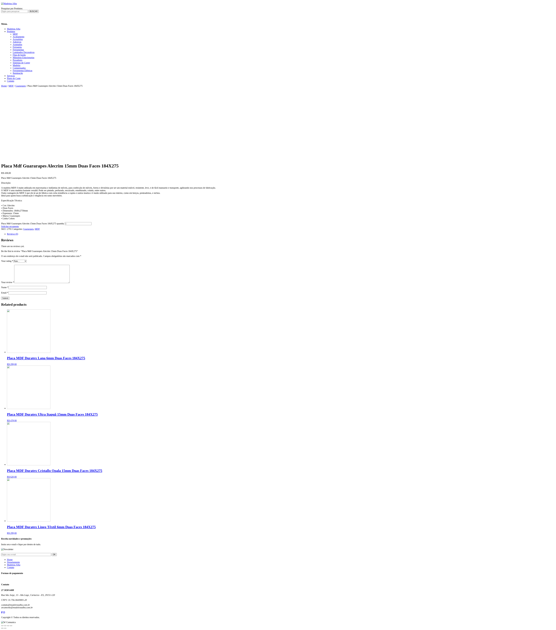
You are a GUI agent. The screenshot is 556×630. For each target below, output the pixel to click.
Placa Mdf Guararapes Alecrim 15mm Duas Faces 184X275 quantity (32, 223)
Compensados (19, 68)
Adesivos (17, 42)
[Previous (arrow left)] (2, 628)
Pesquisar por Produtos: (12, 8)
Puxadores (17, 60)
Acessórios (18, 39)
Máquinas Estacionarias (23, 57)
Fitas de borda (19, 55)
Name (4, 287)
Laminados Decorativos (23, 52)
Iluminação (18, 73)
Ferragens (17, 47)
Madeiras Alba (13, 29)
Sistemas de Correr (21, 63)
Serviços (11, 76)
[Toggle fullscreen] (8, 625)
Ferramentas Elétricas (22, 70)
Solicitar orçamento (10, 226)
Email (4, 292)
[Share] (5, 625)
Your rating (7, 261)
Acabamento (18, 36)
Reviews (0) (12, 234)
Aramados (17, 44)
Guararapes (20, 86)
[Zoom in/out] (11, 625)
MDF (15, 34)
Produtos (11, 31)
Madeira (16, 65)
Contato (10, 81)
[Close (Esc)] (2, 625)
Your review (7, 282)
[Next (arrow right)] (5, 628)
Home (4, 86)
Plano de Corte (14, 78)
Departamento (13, 562)
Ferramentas (18, 49)
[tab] (281, 234)
